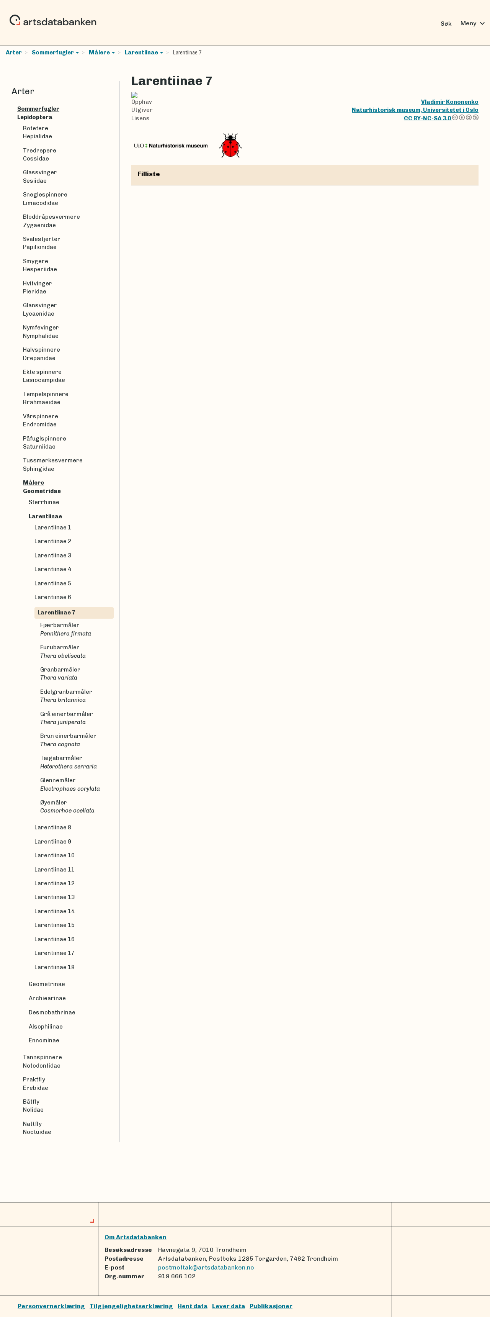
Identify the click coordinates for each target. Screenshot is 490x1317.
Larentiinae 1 (52, 527)
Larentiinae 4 (52, 569)
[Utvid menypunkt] (111, 109)
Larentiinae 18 (54, 967)
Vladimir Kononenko (450, 101)
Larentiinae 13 (54, 897)
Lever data (228, 1306)
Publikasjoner (271, 1306)
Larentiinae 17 (54, 953)
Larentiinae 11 (54, 869)
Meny (474, 23)
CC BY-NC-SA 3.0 (428, 118)
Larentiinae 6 (52, 597)
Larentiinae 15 (54, 925)
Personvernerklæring (51, 1306)
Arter (14, 52)
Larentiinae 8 (52, 827)
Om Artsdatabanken (136, 1237)
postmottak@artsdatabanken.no (206, 1267)
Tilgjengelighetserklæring (131, 1306)
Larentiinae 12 (54, 883)
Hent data (192, 1306)
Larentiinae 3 (52, 555)
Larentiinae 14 (54, 911)
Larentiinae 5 (52, 583)
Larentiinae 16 (54, 939)
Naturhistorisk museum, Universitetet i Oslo (415, 109)
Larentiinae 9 (52, 841)
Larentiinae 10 (54, 855)
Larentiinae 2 (52, 541)
